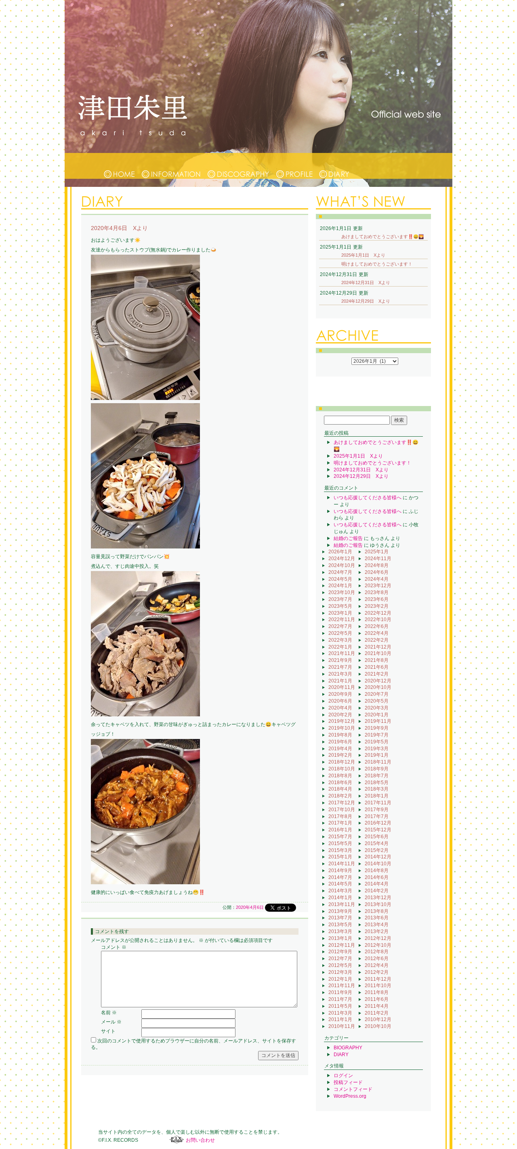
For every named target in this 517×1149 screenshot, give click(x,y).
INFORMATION (172, 166)
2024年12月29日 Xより (365, 301)
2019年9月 (377, 728)
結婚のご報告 (348, 538)
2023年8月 (377, 592)
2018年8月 (340, 776)
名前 (109, 1012)
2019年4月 (340, 748)
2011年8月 (377, 992)
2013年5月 (340, 924)
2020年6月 (340, 701)
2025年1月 (377, 552)
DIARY (334, 166)
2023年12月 (378, 585)
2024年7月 (340, 572)
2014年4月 (377, 884)
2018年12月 (341, 762)
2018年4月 (340, 789)
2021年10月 (378, 653)
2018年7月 (377, 776)
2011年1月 (340, 1019)
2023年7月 (340, 599)
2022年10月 (378, 619)
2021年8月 (377, 660)
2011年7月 (340, 999)
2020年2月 (340, 715)
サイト (108, 1031)
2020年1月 (377, 715)
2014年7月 (340, 877)
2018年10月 (341, 769)
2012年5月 (340, 965)
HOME (120, 166)
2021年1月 (340, 681)
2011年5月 (340, 1006)
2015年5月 (340, 843)
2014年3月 (340, 891)
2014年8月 (377, 870)
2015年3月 (340, 850)
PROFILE (294, 166)
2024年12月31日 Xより (365, 282)
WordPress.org (350, 1096)
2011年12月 (378, 979)
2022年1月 (340, 647)
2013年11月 (341, 904)
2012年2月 (377, 972)
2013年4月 (377, 924)
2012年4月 (377, 965)
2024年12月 (341, 558)
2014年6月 (377, 877)
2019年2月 (340, 755)
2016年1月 (340, 830)
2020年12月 (378, 681)
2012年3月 (340, 972)
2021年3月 (340, 674)
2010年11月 (341, 1026)
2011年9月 (340, 992)
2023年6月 (377, 599)
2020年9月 (340, 694)
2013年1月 (340, 938)
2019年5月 (377, 742)
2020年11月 (341, 687)
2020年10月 (378, 687)
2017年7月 (377, 816)
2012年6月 (377, 958)
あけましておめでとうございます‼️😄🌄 (382, 236)
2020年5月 (377, 701)
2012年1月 (340, 979)
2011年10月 (378, 985)
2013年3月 (340, 931)
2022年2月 (377, 640)
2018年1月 (377, 796)
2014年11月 (341, 863)
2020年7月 (377, 694)
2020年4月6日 (250, 907)
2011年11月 (341, 985)
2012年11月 (341, 945)
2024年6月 (377, 572)
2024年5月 (340, 579)
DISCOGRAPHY (239, 166)
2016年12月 (378, 823)
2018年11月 (378, 762)
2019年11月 (378, 721)
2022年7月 (340, 626)
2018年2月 (340, 796)
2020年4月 (340, 708)
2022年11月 (341, 619)
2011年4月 (377, 1006)
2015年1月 (340, 857)
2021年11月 (341, 653)
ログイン (343, 1075)
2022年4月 (377, 633)
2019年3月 (377, 748)
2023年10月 (341, 592)
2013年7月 (340, 918)
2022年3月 (340, 640)
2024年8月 (377, 565)
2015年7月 (340, 836)
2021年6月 (377, 667)
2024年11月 (378, 558)
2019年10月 (341, 728)
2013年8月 (377, 911)
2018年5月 (377, 782)
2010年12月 (378, 1019)
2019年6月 (340, 742)
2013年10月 (378, 904)
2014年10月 (378, 863)
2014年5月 (340, 884)
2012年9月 (340, 951)
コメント (113, 947)
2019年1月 (377, 755)
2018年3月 (377, 789)
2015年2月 (377, 850)
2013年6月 (377, 918)
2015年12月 (378, 830)
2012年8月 (377, 951)
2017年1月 (340, 823)
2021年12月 (378, 647)
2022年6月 (377, 626)
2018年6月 (340, 782)
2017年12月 (341, 803)
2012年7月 (340, 958)
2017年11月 (378, 803)
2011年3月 (340, 1013)
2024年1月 (340, 585)
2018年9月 (377, 769)
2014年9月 (340, 870)
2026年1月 (340, 552)
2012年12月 (378, 938)
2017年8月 (340, 816)
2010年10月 (378, 1026)
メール (111, 1022)
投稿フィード (348, 1082)
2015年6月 (377, 836)
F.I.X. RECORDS (177, 1140)
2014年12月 (378, 857)
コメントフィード (353, 1089)
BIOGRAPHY (348, 1048)
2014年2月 (377, 891)
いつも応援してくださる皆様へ (367, 497)
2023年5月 (340, 606)
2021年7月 (340, 667)
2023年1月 (340, 613)
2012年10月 (378, 945)
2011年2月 (377, 1013)
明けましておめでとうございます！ (376, 264)
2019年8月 (340, 735)
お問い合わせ (200, 1140)
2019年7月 (377, 735)
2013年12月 (378, 897)
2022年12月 (378, 613)
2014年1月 (340, 897)
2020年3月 (377, 708)
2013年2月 (377, 931)
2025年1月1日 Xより (363, 255)
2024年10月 (341, 565)
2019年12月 (341, 721)
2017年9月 (377, 809)
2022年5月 (340, 633)
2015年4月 (377, 843)
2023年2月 (377, 606)
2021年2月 (377, 674)
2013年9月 (340, 911)
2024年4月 (377, 579)
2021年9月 (340, 660)
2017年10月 (341, 809)
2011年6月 (377, 999)
